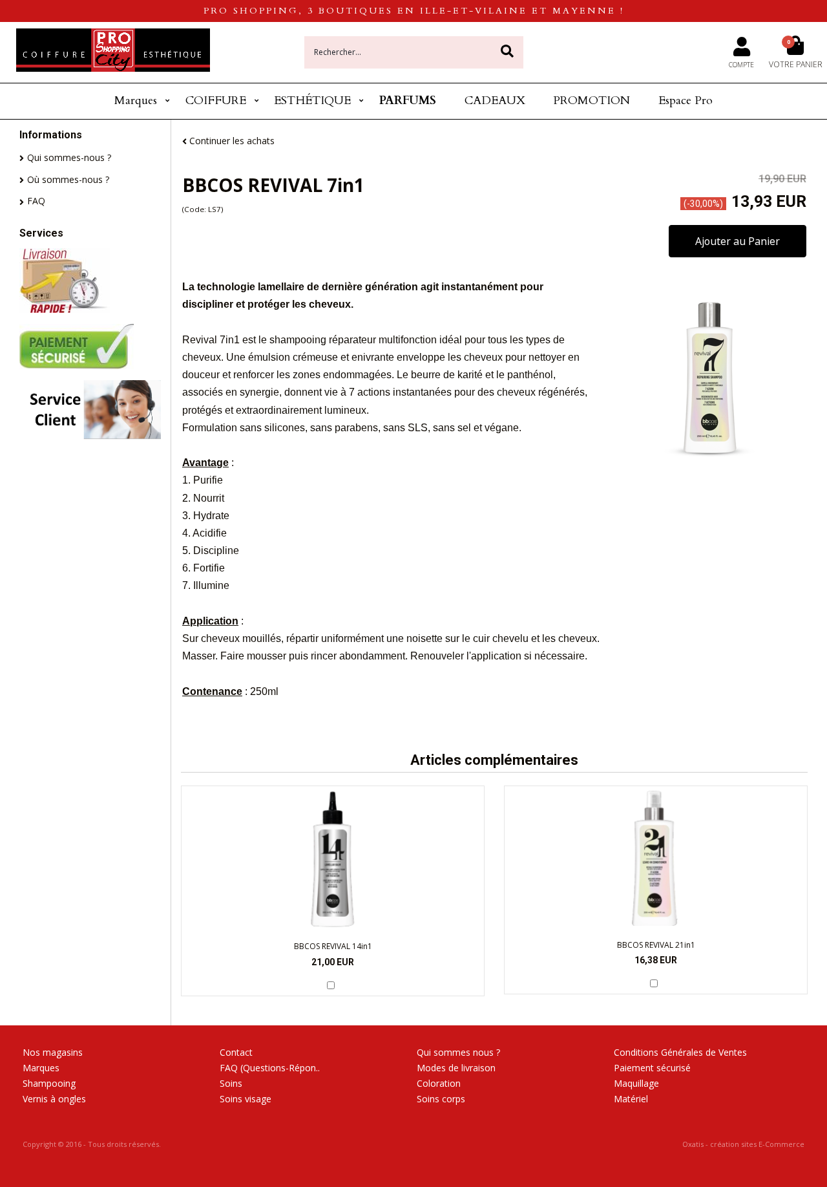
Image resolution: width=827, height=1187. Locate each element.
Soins (231, 1083)
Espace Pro (685, 100)
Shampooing (49, 1083)
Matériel (631, 1099)
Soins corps (441, 1099)
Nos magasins (53, 1052)
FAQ (36, 201)
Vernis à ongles (54, 1099)
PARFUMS (407, 100)
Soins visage (245, 1099)
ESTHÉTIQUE (312, 100)
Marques (135, 100)
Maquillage (636, 1083)
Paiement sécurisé (652, 1068)
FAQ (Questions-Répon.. (270, 1068)
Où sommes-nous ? (68, 179)
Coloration (439, 1083)
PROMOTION (591, 100)
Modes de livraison (456, 1068)
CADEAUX (495, 100)
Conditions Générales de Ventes (680, 1052)
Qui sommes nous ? (458, 1052)
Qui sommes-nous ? (69, 157)
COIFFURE (215, 100)
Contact (236, 1052)
